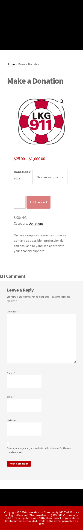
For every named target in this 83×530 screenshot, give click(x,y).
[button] (62, 101)
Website (11, 420)
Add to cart (38, 202)
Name (11, 373)
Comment (13, 311)
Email (11, 396)
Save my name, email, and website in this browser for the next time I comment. (39, 450)
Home (11, 64)
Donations (36, 223)
